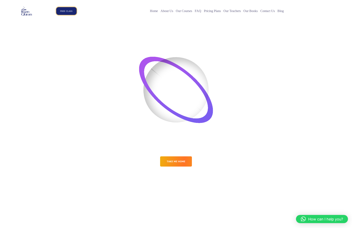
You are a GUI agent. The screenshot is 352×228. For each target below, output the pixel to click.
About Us (167, 11)
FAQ (198, 11)
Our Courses (184, 11)
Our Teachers (232, 11)
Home (154, 11)
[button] (322, 219)
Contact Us (267, 11)
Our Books (250, 11)
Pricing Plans (212, 11)
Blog (280, 11)
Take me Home (176, 161)
